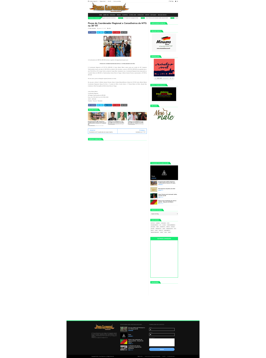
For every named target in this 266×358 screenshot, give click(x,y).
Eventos (168, 226)
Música (152, 230)
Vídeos (169, 232)
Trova (165, 232)
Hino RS (109, 1)
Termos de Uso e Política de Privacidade (152, 356)
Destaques (153, 226)
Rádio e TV (161, 230)
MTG (109, 28)
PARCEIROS (112, 15)
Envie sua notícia (117, 1)
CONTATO (147, 15)
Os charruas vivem (171, 356)
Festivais (173, 226)
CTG (160, 224)
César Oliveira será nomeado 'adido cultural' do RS (139, 18)
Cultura (124, 18)
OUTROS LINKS (132, 15)
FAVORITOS (125, 15)
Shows (161, 232)
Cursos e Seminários (171, 224)
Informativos (158, 228)
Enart (157, 226)
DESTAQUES (153, 15)
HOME (100, 15)
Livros (164, 228)
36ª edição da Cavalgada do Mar (113, 18)
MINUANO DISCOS (162, 15)
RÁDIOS (119, 15)
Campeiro (102, 18)
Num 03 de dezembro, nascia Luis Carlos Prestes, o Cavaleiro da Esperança (173, 18)
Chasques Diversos (154, 224)
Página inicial (102, 1)
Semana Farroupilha (155, 232)
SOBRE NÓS (106, 15)
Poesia (156, 230)
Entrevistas (162, 226)
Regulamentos (167, 230)
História (152, 228)
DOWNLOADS (140, 15)
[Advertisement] (155, 7)
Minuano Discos (169, 228)
